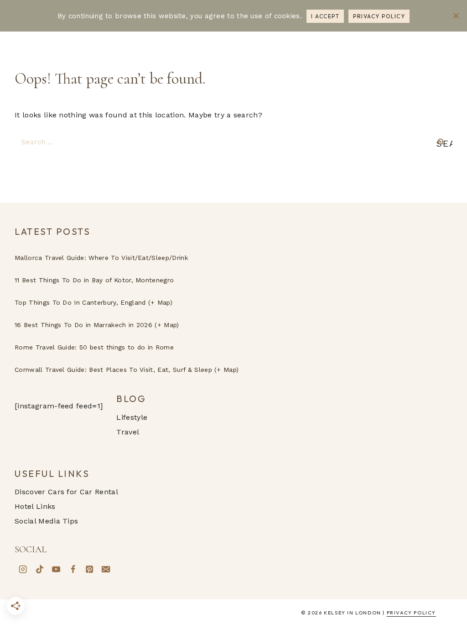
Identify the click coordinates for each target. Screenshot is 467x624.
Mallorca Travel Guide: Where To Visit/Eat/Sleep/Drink (101, 257)
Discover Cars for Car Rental (66, 491)
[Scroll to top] (449, 515)
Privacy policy (379, 16)
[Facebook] (72, 569)
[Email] (106, 569)
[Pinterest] (89, 569)
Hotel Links (35, 506)
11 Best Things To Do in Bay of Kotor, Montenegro (94, 280)
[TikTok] (39, 569)
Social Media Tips (46, 521)
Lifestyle (131, 417)
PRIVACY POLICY (411, 612)
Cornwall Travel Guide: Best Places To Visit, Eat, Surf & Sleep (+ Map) (127, 369)
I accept (325, 16)
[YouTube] (56, 569)
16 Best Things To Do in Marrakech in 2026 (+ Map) (97, 324)
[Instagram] (23, 569)
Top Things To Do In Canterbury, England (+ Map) (93, 302)
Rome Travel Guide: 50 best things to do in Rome (94, 347)
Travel (127, 432)
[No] (455, 15)
